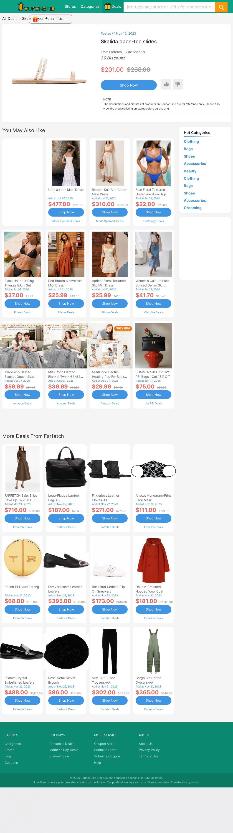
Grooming (193, 207)
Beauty (190, 171)
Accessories (195, 163)
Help (97, 762)
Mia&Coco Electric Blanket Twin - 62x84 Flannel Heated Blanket (65, 376)
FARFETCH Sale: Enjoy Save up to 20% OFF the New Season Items (22, 499)
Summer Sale (59, 756)
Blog (8, 756)
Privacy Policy (149, 750)
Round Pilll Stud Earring (22, 587)
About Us (145, 744)
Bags (188, 148)
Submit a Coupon (107, 756)
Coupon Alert (104, 744)
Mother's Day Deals (63, 750)
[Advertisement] (22, 182)
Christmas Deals (61, 744)
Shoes (189, 156)
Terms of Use (148, 756)
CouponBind (115, 782)
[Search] (221, 7)
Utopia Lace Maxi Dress (66, 190)
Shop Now (129, 85)
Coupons (11, 762)
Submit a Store (105, 750)
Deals (116, 6)
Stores (70, 6)
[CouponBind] (39, 6)
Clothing (191, 141)
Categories (90, 6)
